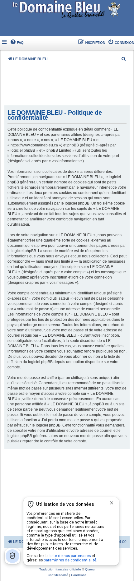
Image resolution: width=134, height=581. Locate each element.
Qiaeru (90, 569)
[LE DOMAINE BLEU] (67, 9)
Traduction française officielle (60, 569)
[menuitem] (17, 43)
